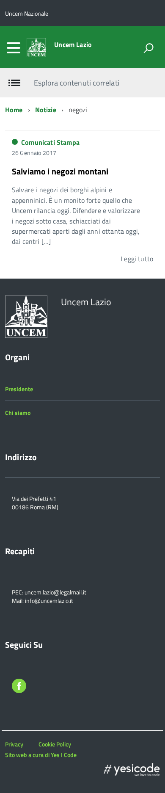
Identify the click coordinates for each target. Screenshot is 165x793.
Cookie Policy (54, 744)
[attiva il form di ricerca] (148, 47)
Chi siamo (17, 412)
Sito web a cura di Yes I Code (41, 754)
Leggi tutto (137, 259)
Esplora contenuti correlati (76, 82)
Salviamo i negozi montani (60, 171)
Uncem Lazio (73, 44)
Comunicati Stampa (50, 142)
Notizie (45, 110)
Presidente (19, 388)
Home (14, 110)
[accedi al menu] (13, 48)
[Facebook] (19, 686)
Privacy (14, 744)
